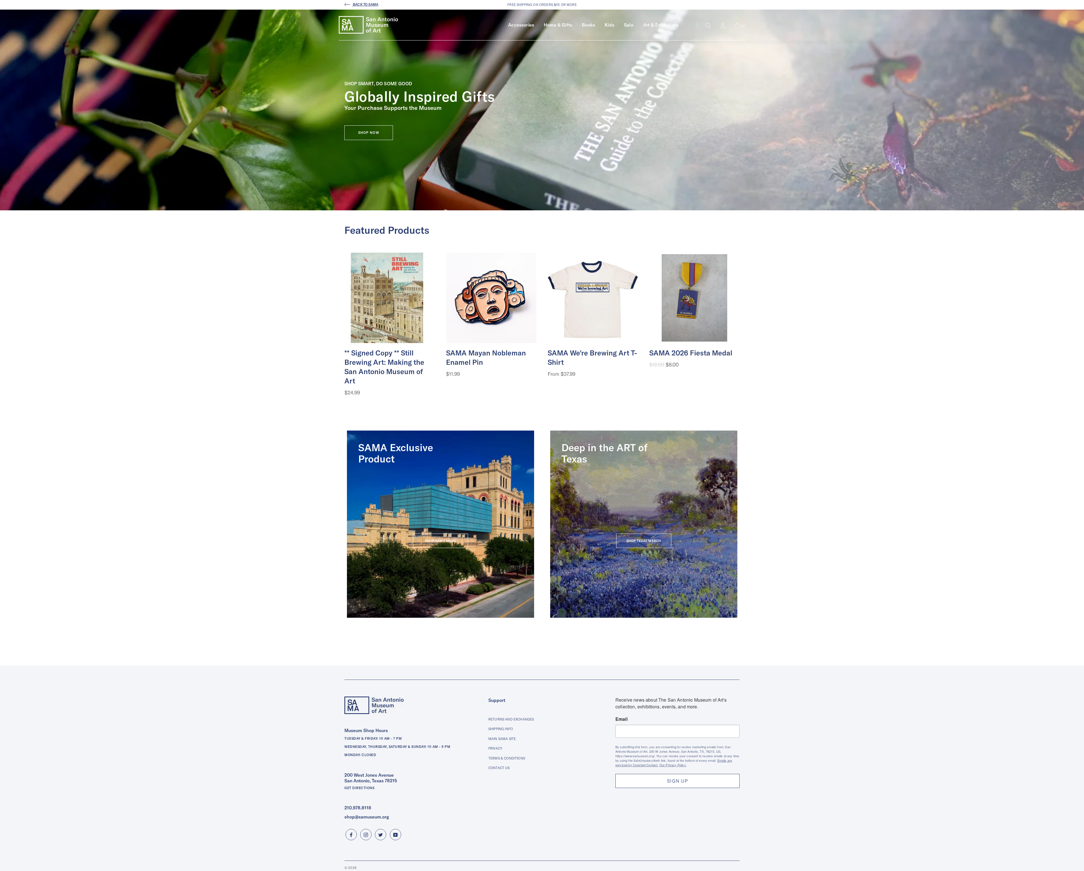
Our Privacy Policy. (673, 765)
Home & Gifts (558, 25)
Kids (609, 25)
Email (621, 719)
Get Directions (359, 788)
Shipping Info (500, 729)
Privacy (495, 748)
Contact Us (499, 768)
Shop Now (368, 132)
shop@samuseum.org (366, 817)
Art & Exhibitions (661, 25)
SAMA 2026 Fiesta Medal (690, 352)
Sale (628, 25)
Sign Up (677, 781)
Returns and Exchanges (511, 719)
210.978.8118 (357, 808)
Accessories (521, 25)
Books (588, 25)
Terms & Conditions (506, 758)
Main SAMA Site (502, 739)
